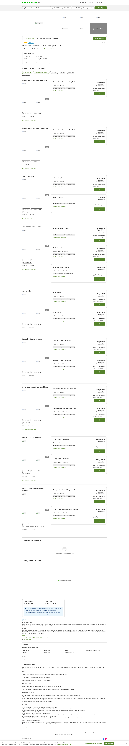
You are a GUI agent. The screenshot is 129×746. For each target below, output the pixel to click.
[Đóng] (126, 743)
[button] (29, 2)
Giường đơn (71, 72)
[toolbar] (61, 7)
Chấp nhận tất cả (109, 743)
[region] (64, 743)
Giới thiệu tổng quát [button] (29, 38)
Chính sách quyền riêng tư (64, 744)
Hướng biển (54, 72)
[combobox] (36, 7)
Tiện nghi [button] (55, 38)
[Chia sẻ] (105, 42)
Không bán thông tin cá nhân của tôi (63, 734)
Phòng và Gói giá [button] (40, 38)
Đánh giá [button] (48, 38)
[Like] (102, 42)
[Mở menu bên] (105, 2)
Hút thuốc (62, 72)
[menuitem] (84, 2)
